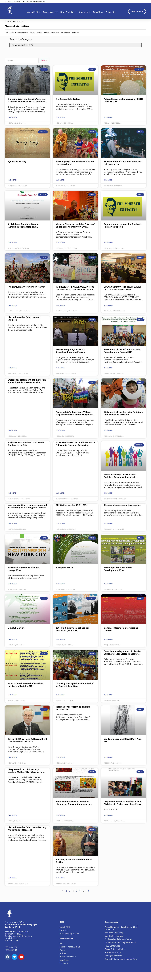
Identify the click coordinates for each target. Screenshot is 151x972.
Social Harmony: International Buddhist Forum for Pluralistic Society (120, 475)
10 (88, 891)
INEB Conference (112, 946)
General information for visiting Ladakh (121, 629)
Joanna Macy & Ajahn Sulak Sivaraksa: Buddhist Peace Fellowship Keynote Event (70, 350)
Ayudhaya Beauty (17, 161)
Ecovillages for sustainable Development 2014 (118, 568)
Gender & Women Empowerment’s (120, 942)
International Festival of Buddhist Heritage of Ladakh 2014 (26, 684)
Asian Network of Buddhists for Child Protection (121, 928)
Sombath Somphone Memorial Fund (121, 959)
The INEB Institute (113, 952)
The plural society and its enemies (122, 505)
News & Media (66, 12)
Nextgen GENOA (64, 567)
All (7, 32)
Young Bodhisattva (113, 955)
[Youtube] (21, 957)
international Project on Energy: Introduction (73, 708)
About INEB (32, 12)
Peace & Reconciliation (115, 949)
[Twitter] (14, 957)
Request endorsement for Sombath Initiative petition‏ (122, 225)
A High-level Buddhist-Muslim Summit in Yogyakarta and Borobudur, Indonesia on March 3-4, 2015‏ (26, 225)
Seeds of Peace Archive (19, 32)
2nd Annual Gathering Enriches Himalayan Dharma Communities (74, 802)
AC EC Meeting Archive (69, 933)
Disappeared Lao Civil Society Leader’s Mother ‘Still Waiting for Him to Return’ (25, 770)
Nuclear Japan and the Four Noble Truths (74, 860)
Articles (39, 32)
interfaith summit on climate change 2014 (23, 568)
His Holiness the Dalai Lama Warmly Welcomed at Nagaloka (27, 828)
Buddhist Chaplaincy (114, 932)
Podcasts (75, 32)
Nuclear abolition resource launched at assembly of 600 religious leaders (27, 506)
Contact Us (110, 12)
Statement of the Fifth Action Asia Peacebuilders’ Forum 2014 (122, 350)
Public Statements (51, 32)
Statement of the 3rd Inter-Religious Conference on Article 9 (123, 413)
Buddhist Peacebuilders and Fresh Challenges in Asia (26, 443)
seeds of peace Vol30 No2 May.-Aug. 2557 (123, 740)
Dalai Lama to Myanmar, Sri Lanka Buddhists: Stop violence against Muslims (122, 652)
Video (32, 32)
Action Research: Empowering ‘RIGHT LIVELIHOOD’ (123, 100)
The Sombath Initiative (68, 99)
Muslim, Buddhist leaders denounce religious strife (123, 162)
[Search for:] (21, 60)
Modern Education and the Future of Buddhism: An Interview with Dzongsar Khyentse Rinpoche (75, 225)
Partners (63, 930)
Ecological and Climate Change (118, 939)
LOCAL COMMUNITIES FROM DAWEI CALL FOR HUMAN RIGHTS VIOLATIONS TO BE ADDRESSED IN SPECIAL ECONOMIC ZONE (122, 288)
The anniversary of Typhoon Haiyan (26, 286)
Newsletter (65, 32)
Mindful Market (16, 628)
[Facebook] (8, 957)
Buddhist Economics (114, 936)
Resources (83, 12)
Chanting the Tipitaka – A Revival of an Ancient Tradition (75, 684)
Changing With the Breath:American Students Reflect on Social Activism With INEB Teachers (27, 100)
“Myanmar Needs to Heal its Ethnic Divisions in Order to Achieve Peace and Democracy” (123, 802)
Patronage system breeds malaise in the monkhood (75, 162)
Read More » (12, 117)
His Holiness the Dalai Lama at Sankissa (24, 318)
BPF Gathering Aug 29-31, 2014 (71, 505)
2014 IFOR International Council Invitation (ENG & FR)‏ (72, 629)
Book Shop (98, 12)
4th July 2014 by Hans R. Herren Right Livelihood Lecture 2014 (27, 740)
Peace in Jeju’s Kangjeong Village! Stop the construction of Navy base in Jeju (74, 413)
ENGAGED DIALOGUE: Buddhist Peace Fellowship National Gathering (75, 443)
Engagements (49, 12)
